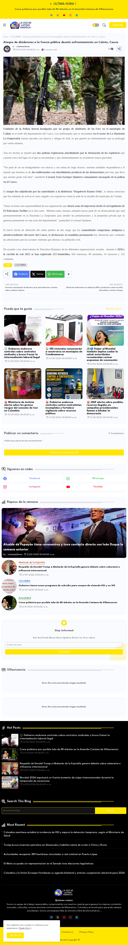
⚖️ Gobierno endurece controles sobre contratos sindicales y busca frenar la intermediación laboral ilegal (22, 353)
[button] (95, 25)
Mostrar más (112, 309)
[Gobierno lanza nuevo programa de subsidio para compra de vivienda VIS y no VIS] (9, 586)
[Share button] (68, 274)
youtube (98, 487)
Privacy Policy (87, 932)
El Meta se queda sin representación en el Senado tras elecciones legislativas (49, 864)
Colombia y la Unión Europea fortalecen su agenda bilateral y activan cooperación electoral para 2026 (64, 873)
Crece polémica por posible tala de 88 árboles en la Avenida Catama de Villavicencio (68, 602)
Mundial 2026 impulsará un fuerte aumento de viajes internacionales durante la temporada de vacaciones (67, 779)
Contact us (67, 932)
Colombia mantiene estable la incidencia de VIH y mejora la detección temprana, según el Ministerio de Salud (64, 834)
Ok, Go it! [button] (15, 935)
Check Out (24, 928)
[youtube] (64, 15)
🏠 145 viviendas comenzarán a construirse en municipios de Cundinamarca (64, 352)
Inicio (5, 37)
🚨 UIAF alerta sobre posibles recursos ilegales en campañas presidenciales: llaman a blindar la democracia (105, 408)
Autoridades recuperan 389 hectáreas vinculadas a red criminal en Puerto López (50, 854)
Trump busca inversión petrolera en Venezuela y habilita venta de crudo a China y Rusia (55, 845)
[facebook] (51, 15)
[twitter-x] (57, 15)
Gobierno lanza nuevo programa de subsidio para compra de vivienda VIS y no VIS (67, 585)
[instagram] (70, 15)
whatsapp (98, 478)
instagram (34, 487)
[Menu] (4, 25)
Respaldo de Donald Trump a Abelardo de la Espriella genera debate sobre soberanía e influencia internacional (69, 569)
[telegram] (76, 15)
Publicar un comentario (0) (64, 452)
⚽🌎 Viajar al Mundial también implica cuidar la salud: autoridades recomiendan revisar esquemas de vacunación (102, 355)
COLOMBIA (15, 37)
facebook (35, 478)
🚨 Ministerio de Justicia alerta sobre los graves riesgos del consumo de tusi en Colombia (21, 406)
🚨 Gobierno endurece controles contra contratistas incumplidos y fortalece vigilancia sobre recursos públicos (64, 408)
